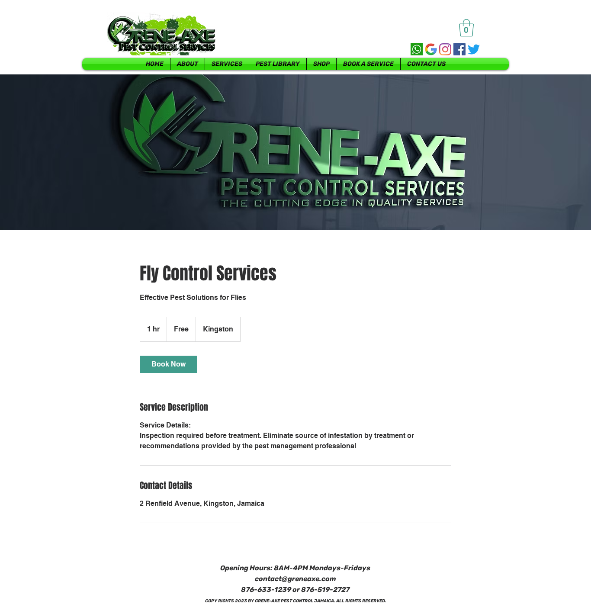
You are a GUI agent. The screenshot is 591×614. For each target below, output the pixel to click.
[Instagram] (445, 49)
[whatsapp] (417, 49)
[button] (466, 27)
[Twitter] (474, 49)
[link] (168, 364)
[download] (431, 49)
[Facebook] (459, 49)
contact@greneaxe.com (295, 579)
